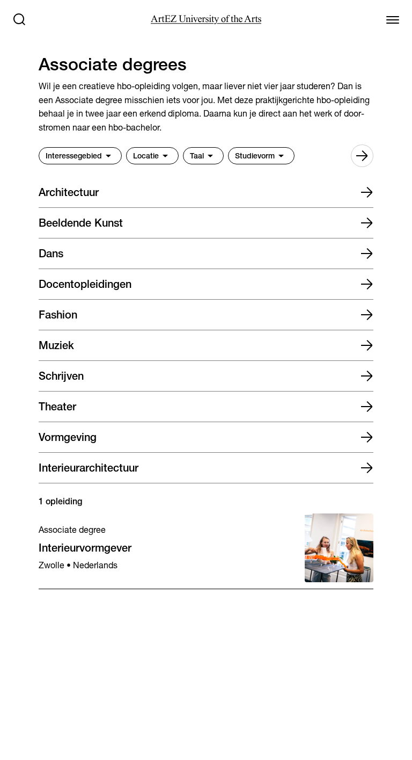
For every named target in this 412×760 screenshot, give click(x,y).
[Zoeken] (19, 19)
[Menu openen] (392, 19)
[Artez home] (206, 19)
